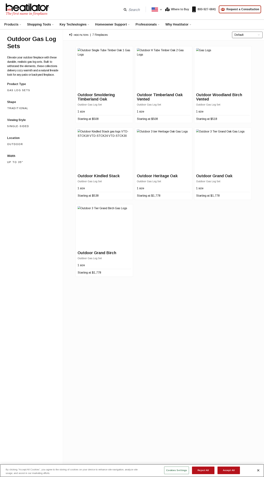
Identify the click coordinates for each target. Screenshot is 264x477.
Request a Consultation (242, 9)
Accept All (229, 470)
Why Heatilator (177, 24)
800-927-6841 (207, 9)
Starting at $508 (88, 118)
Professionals (146, 24)
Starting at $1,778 (148, 195)
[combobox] (247, 35)
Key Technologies (73, 24)
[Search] (125, 9)
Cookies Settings (176, 470)
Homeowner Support (111, 24)
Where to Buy (180, 9)
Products (11, 24)
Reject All (203, 470)
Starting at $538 (88, 195)
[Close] (258, 470)
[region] (132, 470)
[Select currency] (157, 9)
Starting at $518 (206, 118)
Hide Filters (81, 35)
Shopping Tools (39, 24)
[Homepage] (27, 9)
